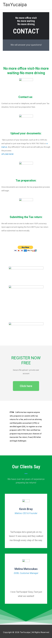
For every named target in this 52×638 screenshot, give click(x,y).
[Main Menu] (46, 4)
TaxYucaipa (15, 4)
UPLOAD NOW (7, 154)
